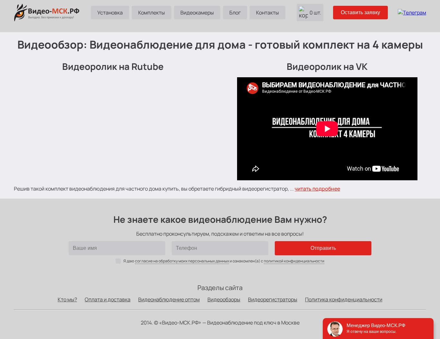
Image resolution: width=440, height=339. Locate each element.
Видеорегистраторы (272, 299)
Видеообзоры (223, 299)
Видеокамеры (197, 12)
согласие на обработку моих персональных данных (182, 261)
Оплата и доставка (107, 299)
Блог (235, 12)
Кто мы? (67, 299)
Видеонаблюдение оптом (169, 299)
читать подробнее (317, 188)
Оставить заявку (360, 12)
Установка (110, 12)
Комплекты (151, 12)
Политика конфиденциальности (343, 299)
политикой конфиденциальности (294, 261)
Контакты (267, 12)
